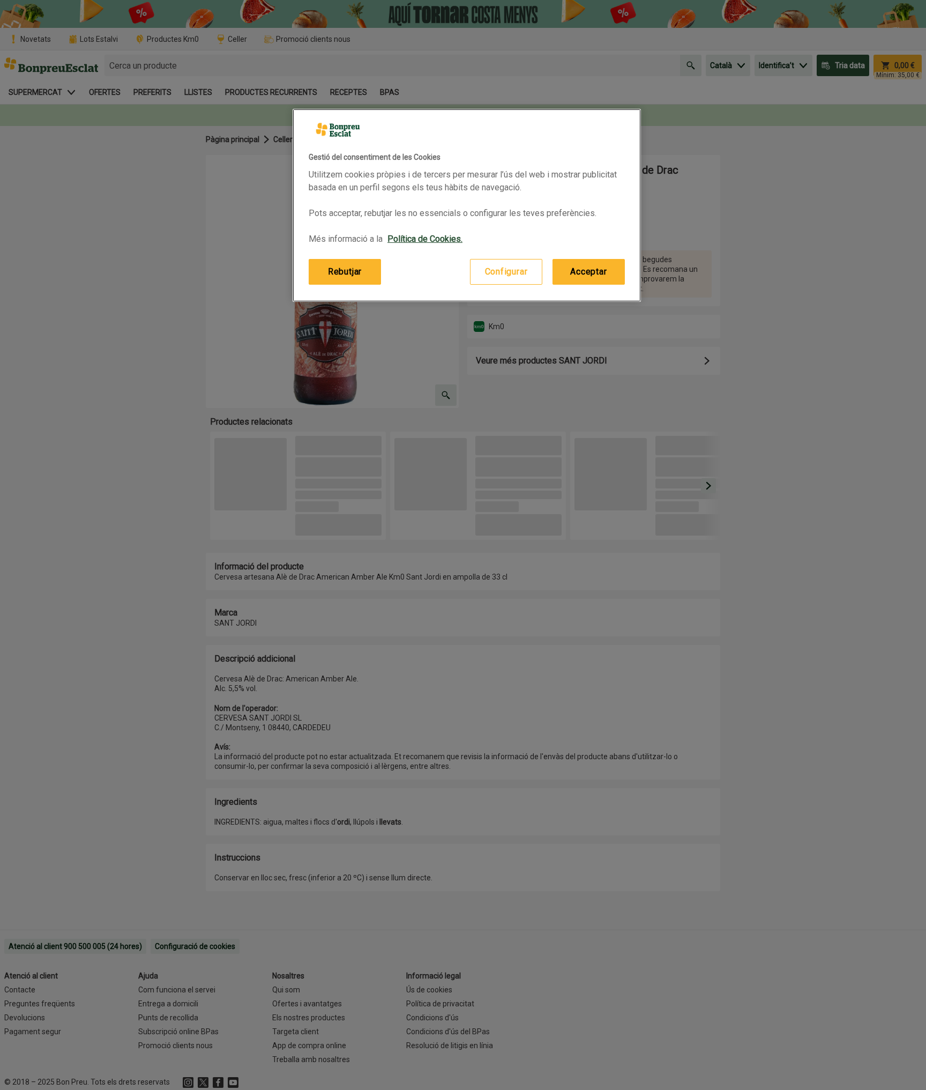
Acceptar (588, 271)
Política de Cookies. (424, 239)
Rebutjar (345, 271)
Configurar (506, 271)
